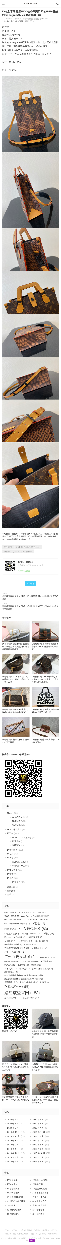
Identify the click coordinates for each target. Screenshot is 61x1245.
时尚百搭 (9, 965)
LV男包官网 (12, 870)
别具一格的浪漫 (41, 941)
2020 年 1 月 (38, 1127)
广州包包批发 (39, 948)
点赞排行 (33, 1233)
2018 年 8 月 (13, 1157)
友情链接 (7, 1233)
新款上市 (11, 886)
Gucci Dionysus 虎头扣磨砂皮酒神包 (35, 916)
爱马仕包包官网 (14, 1209)
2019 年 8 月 (13, 1140)
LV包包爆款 (11, 933)
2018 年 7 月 (38, 1157)
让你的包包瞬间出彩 (29, 982)
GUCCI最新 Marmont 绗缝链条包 (17, 924)
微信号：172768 (9, 1031)
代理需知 (45, 1230)
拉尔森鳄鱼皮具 (39, 1201)
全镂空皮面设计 (25, 941)
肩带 (9, 894)
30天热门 (6, 1230)
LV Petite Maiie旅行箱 (21, 837)
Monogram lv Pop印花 (14, 937)
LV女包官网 (18, 21)
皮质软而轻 (23, 965)
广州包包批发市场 (14, 951)
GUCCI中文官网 (14, 829)
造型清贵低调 (31, 997)
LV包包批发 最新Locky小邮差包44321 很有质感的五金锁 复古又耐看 (15, 1067)
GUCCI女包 (17, 817)
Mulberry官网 (13, 1192)
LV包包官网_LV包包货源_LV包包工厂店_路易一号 (26, 1238)
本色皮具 (11, 1205)
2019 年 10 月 (13, 1136)
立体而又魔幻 (37, 965)
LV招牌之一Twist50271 (31, 934)
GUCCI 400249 (10, 913)
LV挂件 (10, 853)
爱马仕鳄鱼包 (38, 1213)
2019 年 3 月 (38, 1148)
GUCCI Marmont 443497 (14, 919)
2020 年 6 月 (38, 1119)
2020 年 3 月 (13, 1127)
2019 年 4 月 (13, 1148)
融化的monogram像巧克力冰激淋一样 (18, 551)
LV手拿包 (16, 882)
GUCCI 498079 (11, 916)
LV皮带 (10, 874)
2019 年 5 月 (38, 1144)
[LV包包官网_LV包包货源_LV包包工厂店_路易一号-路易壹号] (30, 3)
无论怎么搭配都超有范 (30, 961)
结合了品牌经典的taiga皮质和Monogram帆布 (26, 975)
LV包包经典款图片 (40, 1188)
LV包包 (38, 923)
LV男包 (10, 857)
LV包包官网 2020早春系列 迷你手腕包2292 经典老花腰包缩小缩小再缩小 (15, 679)
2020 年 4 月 (38, 1123)
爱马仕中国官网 (39, 1205)
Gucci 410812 (25, 913)
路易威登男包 (12, 997)
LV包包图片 (12, 1184)
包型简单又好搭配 (13, 944)
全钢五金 (10, 940)
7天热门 (15, 1230)
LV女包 (10, 21)
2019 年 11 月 (38, 1131)
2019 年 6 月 (13, 1144)
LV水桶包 (16, 841)
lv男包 (48, 933)
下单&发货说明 (26, 1230)
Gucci (9, 812)
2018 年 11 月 (13, 1153)
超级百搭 (44, 982)
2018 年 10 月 (38, 1153)
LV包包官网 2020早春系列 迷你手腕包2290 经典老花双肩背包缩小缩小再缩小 (45, 679)
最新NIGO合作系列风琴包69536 (28, 547)
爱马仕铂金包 (38, 1209)
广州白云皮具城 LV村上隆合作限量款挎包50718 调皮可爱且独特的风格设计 (45, 1099)
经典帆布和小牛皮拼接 (42, 968)
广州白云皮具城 (21, 956)
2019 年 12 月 (13, 1131)
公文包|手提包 (18, 861)
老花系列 (16, 845)
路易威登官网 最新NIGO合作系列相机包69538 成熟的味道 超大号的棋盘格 (30, 607)
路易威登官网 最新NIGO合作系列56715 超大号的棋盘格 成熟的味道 (30, 597)
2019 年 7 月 (38, 1140)
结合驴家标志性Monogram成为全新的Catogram (23, 979)
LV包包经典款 (13, 1188)
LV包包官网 (8, 547)
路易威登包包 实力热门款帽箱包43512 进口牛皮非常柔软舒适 (45, 1034)
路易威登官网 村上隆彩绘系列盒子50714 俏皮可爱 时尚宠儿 (15, 1098)
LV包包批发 (35, 928)
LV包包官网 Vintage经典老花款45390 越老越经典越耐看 (15, 710)
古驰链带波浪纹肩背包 (17, 947)
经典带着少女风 (11, 972)
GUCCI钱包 (17, 824)
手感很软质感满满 (11, 961)
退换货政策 (52, 1233)
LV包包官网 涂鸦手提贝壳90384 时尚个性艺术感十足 (45, 710)
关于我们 (54, 1230)
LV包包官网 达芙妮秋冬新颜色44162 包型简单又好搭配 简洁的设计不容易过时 (15, 646)
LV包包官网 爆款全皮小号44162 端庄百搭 (45, 741)
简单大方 (10, 968)
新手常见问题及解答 (21, 1233)
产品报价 (37, 1230)
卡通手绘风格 (30, 944)
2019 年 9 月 (38, 1136)
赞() (30, 583)
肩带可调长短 (11, 982)
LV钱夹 (10, 877)
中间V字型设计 (34, 937)
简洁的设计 (24, 969)
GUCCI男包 (17, 820)
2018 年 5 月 (38, 1161)
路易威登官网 (22, 992)
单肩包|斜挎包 (18, 865)
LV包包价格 (12, 1180)
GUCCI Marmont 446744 (39, 919)
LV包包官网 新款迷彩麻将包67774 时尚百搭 (15, 741)
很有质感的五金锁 (47, 957)
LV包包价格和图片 (40, 1180)
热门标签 (42, 1233)
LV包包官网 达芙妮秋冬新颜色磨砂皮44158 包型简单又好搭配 (45, 646)
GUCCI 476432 (40, 913)
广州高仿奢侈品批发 (16, 1201)
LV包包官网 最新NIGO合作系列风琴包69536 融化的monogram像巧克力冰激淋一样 (29, 538)
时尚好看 (46, 961)
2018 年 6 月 (13, 1161)
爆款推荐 (11, 890)
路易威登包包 (16, 986)
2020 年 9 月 (13, 1119)
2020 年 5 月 (13, 1123)
